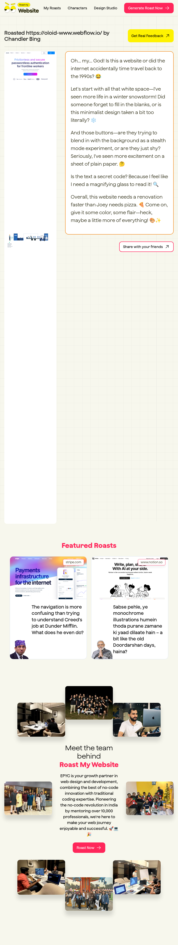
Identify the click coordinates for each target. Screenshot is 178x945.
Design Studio (105, 8)
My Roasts (52, 8)
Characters (77, 8)
